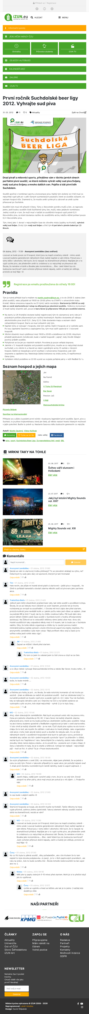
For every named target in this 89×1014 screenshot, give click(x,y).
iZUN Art (10, 953)
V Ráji (45, 400)
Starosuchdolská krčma (53, 405)
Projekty (65, 946)
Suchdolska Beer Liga (25, 440)
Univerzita (10, 943)
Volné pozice (39, 949)
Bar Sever (47, 391)
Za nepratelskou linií (45, 440)
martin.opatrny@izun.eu (48, 298)
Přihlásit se (40, 3)
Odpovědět (15, 577)
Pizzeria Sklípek (10, 409)
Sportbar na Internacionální (15, 414)
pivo (8, 440)
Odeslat (76, 562)
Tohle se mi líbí (27, 435)
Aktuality (36, 112)
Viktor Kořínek (30, 431)
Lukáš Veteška (27, 1006)
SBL (62, 440)
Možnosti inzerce (70, 953)
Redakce (65, 940)
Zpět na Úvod (78, 112)
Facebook (57, 435)
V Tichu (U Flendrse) (52, 386)
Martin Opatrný (16, 431)
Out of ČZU (11, 946)
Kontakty (65, 949)
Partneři (64, 943)
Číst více (52, 475)
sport (13, 440)
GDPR (63, 956)
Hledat (38, 17)
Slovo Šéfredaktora (16, 949)
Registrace (51, 3)
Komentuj (10, 435)
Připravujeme (39, 940)
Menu (65, 17)
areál (57, 440)
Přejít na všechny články (14, 549)
